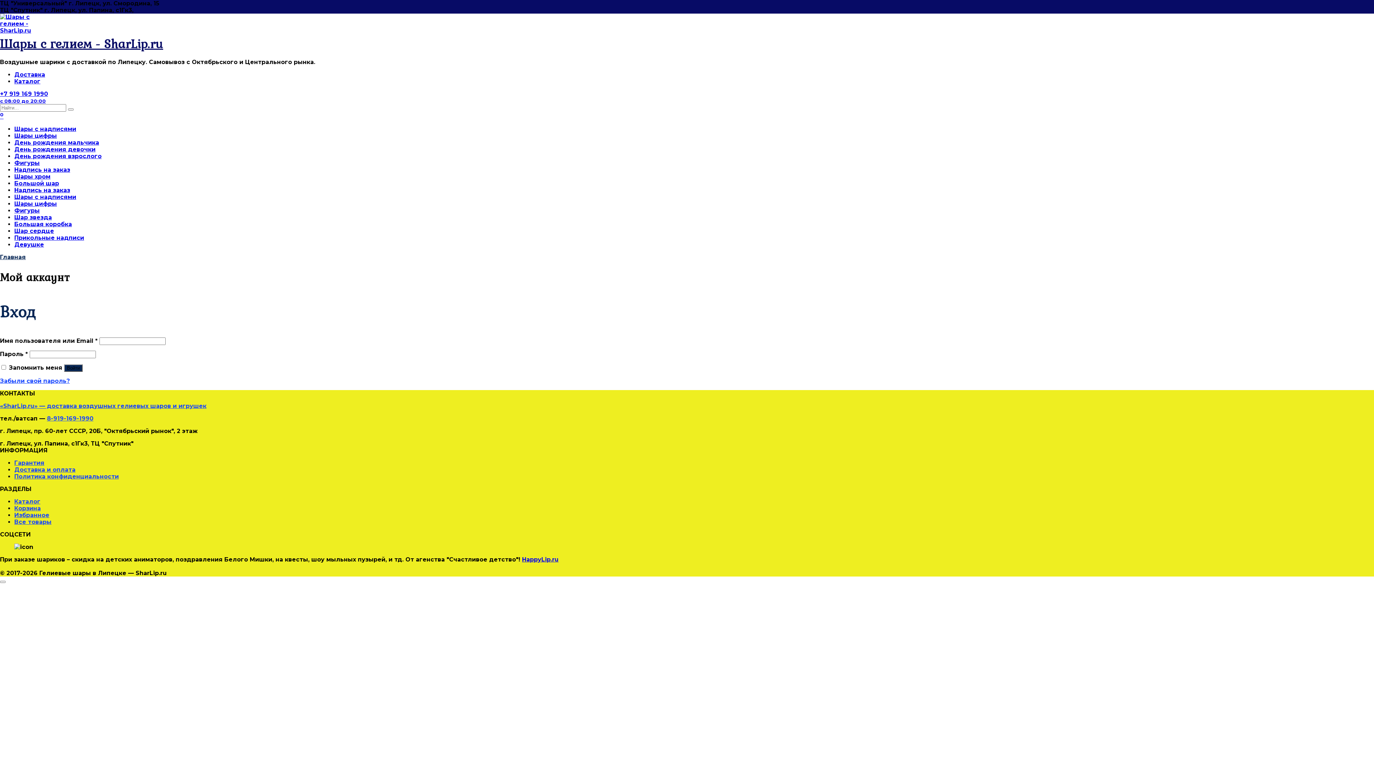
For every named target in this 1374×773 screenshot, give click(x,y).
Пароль (14, 354)
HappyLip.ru (540, 559)
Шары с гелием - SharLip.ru (81, 43)
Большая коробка (43, 224)
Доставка (29, 74)
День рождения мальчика (56, 142)
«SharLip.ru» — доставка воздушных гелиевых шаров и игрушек (103, 406)
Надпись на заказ (42, 169)
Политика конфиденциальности (66, 476)
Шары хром (32, 176)
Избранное (31, 515)
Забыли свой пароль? (35, 381)
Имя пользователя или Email (49, 340)
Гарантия (29, 463)
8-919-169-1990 (70, 418)
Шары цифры (35, 135)
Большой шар (36, 183)
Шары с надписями (45, 129)
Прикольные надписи (49, 237)
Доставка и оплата (44, 469)
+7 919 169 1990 (24, 97)
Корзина (27, 508)
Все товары (33, 522)
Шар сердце (34, 231)
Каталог (27, 81)
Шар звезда (33, 217)
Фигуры (27, 163)
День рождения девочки (55, 149)
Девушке (29, 244)
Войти (73, 368)
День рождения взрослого (58, 156)
